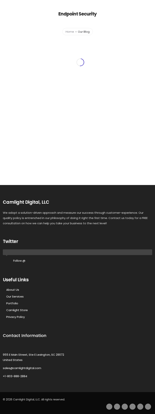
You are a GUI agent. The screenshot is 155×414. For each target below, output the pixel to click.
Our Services (15, 296)
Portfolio (12, 303)
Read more (46, 117)
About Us (12, 290)
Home (70, 31)
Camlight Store (17, 310)
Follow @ (19, 261)
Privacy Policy (15, 317)
